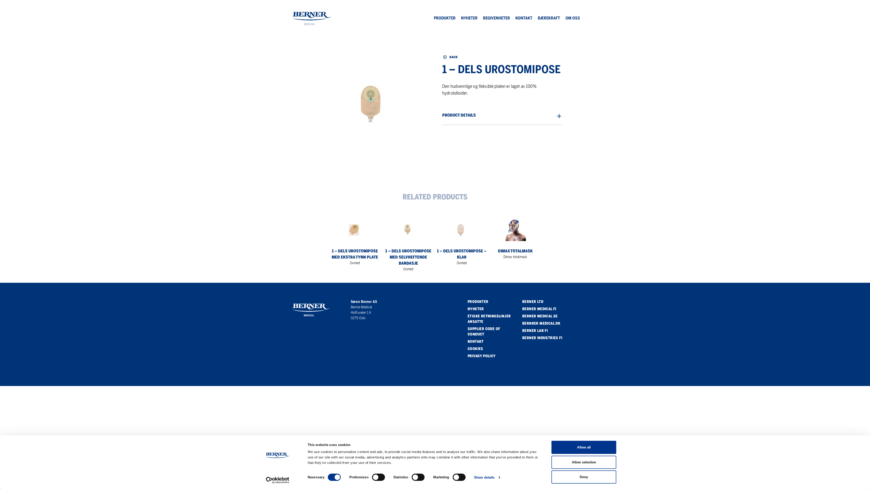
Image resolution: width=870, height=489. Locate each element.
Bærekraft (549, 18)
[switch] (378, 477)
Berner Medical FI (539, 309)
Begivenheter (496, 18)
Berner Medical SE (540, 316)
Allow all (584, 447)
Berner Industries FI (542, 338)
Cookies (475, 349)
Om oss (573, 18)
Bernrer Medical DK (541, 323)
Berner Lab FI (535, 330)
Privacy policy (482, 356)
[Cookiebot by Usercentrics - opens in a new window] (277, 480)
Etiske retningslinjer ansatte (489, 319)
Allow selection (584, 462)
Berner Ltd (532, 302)
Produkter (445, 18)
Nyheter (469, 18)
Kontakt (523, 18)
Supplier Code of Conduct (484, 331)
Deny (584, 477)
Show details (484, 477)
